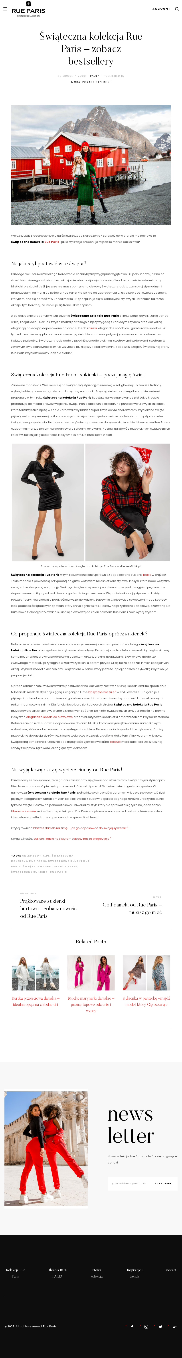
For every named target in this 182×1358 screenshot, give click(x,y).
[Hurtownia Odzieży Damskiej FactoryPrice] (173, 1326)
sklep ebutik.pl (36, 855)
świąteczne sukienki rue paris (39, 872)
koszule (115, 742)
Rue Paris (51, 242)
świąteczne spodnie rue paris (50, 866)
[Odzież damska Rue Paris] (131, 1326)
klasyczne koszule (101, 692)
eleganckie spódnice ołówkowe (49, 717)
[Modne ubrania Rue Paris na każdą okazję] (145, 1326)
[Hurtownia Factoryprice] (159, 1326)
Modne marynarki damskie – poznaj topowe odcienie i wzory (91, 1005)
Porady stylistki (96, 82)
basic (147, 575)
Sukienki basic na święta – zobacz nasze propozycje (71, 839)
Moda (75, 82)
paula (95, 76)
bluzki (93, 328)
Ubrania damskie (23, 811)
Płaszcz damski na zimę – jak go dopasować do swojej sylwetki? (80, 828)
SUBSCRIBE (163, 1183)
